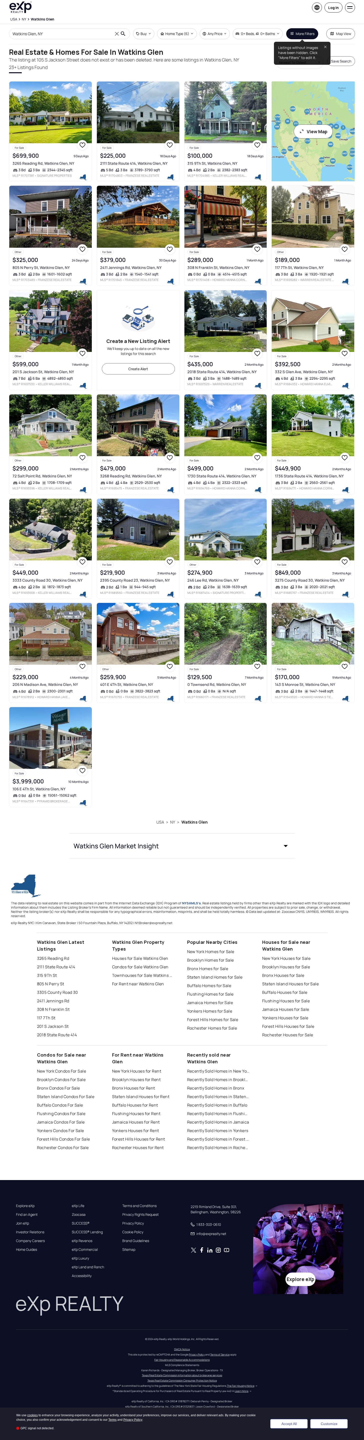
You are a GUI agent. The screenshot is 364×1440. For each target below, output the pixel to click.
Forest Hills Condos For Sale (63, 1139)
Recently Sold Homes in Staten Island (218, 1096)
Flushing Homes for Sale (210, 994)
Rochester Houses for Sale (287, 1035)
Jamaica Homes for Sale (210, 1002)
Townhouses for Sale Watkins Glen (143, 975)
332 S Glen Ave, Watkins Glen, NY (304, 371)
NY (172, 822)
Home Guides (26, 1249)
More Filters (305, 33)
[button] (182, 846)
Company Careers (30, 1241)
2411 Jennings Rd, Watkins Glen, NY (131, 267)
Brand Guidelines (135, 1241)
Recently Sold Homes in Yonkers (217, 1130)
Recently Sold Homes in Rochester (218, 1147)
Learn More (241, 1391)
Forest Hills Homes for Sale (212, 1019)
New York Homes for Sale (210, 951)
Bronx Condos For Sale (58, 1088)
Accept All (289, 1424)
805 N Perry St (50, 984)
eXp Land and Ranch (88, 1267)
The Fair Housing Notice (240, 1386)
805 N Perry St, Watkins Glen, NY (41, 267)
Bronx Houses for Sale (283, 975)
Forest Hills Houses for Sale (288, 1026)
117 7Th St (46, 1018)
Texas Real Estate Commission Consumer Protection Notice (182, 1380)
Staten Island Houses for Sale (290, 984)
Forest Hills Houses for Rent (138, 1139)
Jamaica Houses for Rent (136, 1122)
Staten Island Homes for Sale (215, 977)
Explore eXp (25, 1206)
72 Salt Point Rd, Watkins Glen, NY (42, 476)
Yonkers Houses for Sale (285, 1018)
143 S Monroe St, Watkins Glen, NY (305, 684)
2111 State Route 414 (56, 967)
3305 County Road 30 (57, 992)
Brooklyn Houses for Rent (136, 1079)
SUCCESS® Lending (87, 1232)
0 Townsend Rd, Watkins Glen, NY (216, 684)
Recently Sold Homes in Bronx (215, 1088)
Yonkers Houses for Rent (135, 1130)
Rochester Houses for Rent (138, 1147)
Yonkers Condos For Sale (60, 1130)
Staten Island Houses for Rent (141, 1096)
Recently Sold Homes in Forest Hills (218, 1139)
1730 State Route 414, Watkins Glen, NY (221, 476)
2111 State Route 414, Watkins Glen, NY (134, 163)
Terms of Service (220, 1354)
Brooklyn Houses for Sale (286, 967)
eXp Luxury (80, 1258)
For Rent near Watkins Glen (138, 984)
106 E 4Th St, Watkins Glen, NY (39, 789)
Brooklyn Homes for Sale (210, 960)
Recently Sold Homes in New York (218, 1071)
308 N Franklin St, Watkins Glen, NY (218, 267)
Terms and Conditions (139, 1206)
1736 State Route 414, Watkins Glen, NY (309, 476)
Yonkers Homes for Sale (209, 1011)
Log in (333, 7)
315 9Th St (47, 975)
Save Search (341, 61)
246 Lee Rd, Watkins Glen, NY (213, 580)
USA (160, 822)
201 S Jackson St (53, 1026)
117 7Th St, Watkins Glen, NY (299, 267)
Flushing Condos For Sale (61, 1113)
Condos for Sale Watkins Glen (140, 967)
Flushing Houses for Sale (286, 1001)
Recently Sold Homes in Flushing (218, 1113)
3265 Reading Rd (53, 958)
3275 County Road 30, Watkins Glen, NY (310, 580)
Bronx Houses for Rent (133, 1088)
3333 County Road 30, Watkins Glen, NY (48, 580)
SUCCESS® (81, 1223)
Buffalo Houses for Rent (135, 1105)
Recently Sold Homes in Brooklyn (218, 1079)
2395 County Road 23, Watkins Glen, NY (135, 580)
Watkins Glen (194, 822)
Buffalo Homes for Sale (209, 985)
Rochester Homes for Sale (212, 1028)
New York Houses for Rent (136, 1071)
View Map (317, 131)
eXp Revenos (82, 1241)
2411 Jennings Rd (53, 1001)
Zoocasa (79, 1214)
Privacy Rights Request (140, 1214)
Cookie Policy (132, 1232)
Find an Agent (27, 1214)
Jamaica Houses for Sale (285, 1009)
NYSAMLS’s (191, 903)
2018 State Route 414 (57, 1035)
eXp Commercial (85, 1249)
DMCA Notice (182, 1349)
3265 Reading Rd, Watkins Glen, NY (43, 163)
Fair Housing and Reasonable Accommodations (182, 1360)
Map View (343, 33)
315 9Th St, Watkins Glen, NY (212, 163)
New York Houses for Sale (286, 958)
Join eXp (22, 1223)
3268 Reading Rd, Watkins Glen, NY (131, 476)
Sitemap (128, 1249)
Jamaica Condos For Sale (61, 1122)
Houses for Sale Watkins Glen (140, 958)
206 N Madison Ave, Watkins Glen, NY (45, 684)
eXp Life (78, 1206)
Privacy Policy (133, 1223)
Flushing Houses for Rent (136, 1113)
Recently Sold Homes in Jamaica (218, 1122)
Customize (329, 1424)
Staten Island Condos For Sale (66, 1096)
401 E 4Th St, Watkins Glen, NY (126, 684)
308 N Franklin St (53, 1009)
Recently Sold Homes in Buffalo (217, 1105)
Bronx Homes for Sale (207, 968)
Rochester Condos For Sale (63, 1147)
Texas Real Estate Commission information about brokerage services (182, 1375)
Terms (112, 1420)
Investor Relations (30, 1232)
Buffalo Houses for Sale (284, 992)
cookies (32, 1415)
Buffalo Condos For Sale (60, 1105)
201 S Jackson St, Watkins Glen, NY (43, 371)
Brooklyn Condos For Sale (61, 1079)
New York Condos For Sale (61, 1071)
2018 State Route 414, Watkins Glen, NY (222, 371)
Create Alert (138, 368)
